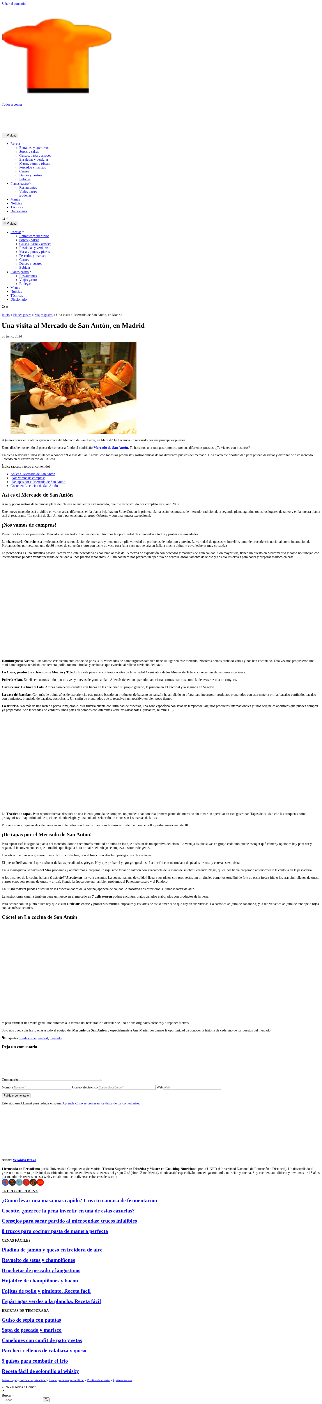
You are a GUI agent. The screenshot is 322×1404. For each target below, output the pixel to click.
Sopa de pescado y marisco (32, 1330)
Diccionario (19, 211)
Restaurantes (28, 187)
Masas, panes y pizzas (34, 163)
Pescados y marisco (32, 167)
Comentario (10, 1079)
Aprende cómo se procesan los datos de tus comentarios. (101, 1103)
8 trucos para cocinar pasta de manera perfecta (55, 1231)
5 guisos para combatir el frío (35, 1361)
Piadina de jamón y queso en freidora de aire (52, 1250)
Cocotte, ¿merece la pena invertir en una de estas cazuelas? (68, 1211)
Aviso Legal (9, 1380)
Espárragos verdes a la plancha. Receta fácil (51, 1301)
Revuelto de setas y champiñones (38, 1260)
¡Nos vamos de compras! (28, 478)
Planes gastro (20, 183)
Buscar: (7, 1395)
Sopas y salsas (29, 151)
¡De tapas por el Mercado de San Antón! (38, 482)
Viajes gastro (28, 191)
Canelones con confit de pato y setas (42, 1340)
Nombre (7, 1087)
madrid (43, 1038)
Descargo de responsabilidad (66, 1380)
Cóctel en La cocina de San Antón (34, 486)
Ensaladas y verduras (33, 159)
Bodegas (25, 195)
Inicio (6, 315)
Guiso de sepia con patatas (31, 1320)
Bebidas (24, 179)
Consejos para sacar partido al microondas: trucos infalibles (69, 1221)
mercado (56, 1038)
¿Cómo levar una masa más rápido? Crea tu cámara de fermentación (79, 1200)
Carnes (24, 171)
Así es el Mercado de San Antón (33, 474)
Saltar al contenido (14, 3)
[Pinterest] (26, 1182)
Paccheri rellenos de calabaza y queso (44, 1350)
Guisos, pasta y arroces (35, 155)
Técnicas (17, 207)
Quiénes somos (122, 1380)
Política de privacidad (32, 1380)
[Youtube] (40, 1182)
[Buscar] (46, 1399)
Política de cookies (98, 1380)
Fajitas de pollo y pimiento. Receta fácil (46, 1291)
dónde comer (28, 1038)
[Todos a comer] (48, 131)
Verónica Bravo (24, 1160)
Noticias (16, 203)
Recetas (16, 144)
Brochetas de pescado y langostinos (41, 1270)
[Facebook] (5, 1182)
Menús (15, 199)
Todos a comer (12, 104)
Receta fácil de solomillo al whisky (40, 1371)
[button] (5, 219)
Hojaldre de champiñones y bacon (40, 1280)
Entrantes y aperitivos (34, 147)
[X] (12, 1182)
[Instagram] (19, 1182)
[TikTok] (33, 1182)
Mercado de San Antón (111, 447)
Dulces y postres (30, 175)
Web (160, 1087)
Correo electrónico (85, 1087)
